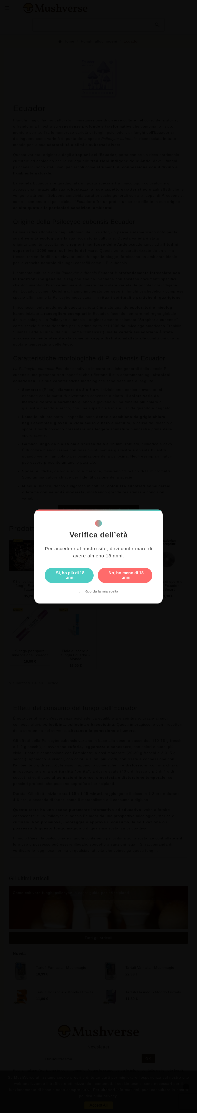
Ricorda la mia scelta (101, 591)
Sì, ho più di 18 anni (70, 575)
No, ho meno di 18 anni (126, 575)
